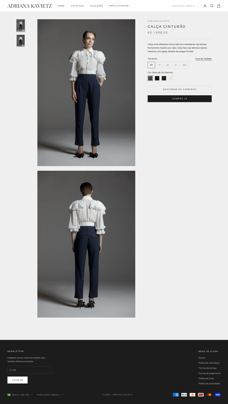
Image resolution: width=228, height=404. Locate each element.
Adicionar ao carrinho (179, 89)
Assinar (17, 380)
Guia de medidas (203, 58)
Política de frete (206, 378)
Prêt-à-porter (119, 6)
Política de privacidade (209, 383)
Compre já (179, 98)
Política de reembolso (209, 362)
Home (61, 6)
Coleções (96, 6)
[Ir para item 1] (20, 25)
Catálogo (77, 6)
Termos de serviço (208, 368)
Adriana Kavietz (159, 21)
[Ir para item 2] (20, 40)
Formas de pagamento (210, 373)
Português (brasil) (183, 6)
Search (202, 357)
